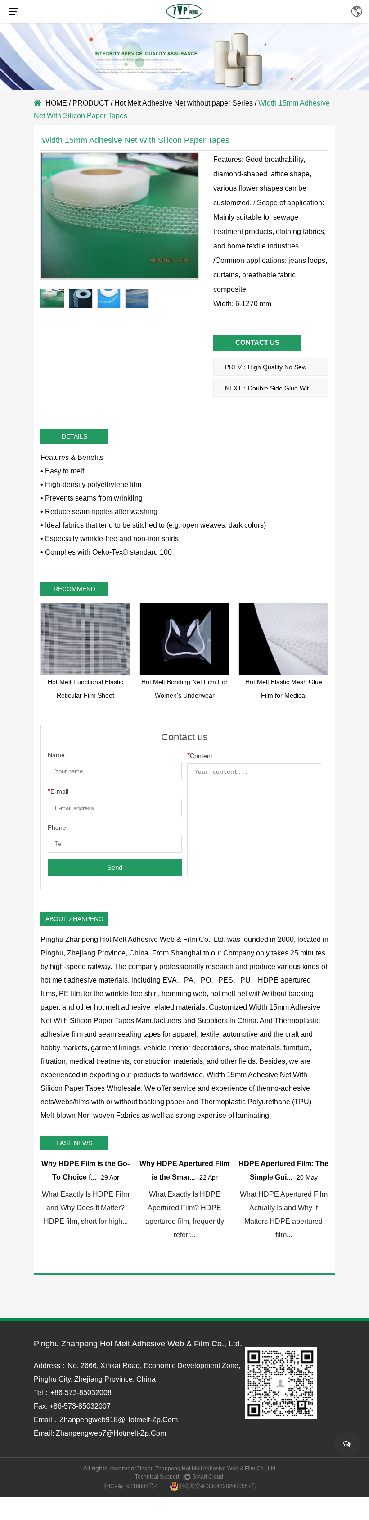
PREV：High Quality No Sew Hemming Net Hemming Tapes (276, 367)
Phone (57, 827)
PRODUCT (90, 103)
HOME (56, 103)
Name (56, 754)
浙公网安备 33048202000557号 (217, 1486)
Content (199, 755)
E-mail (58, 791)
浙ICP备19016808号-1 (131, 1486)
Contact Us (257, 342)
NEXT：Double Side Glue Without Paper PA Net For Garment (276, 388)
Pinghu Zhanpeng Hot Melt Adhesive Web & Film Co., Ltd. (206, 1468)
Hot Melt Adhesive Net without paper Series (183, 103)
